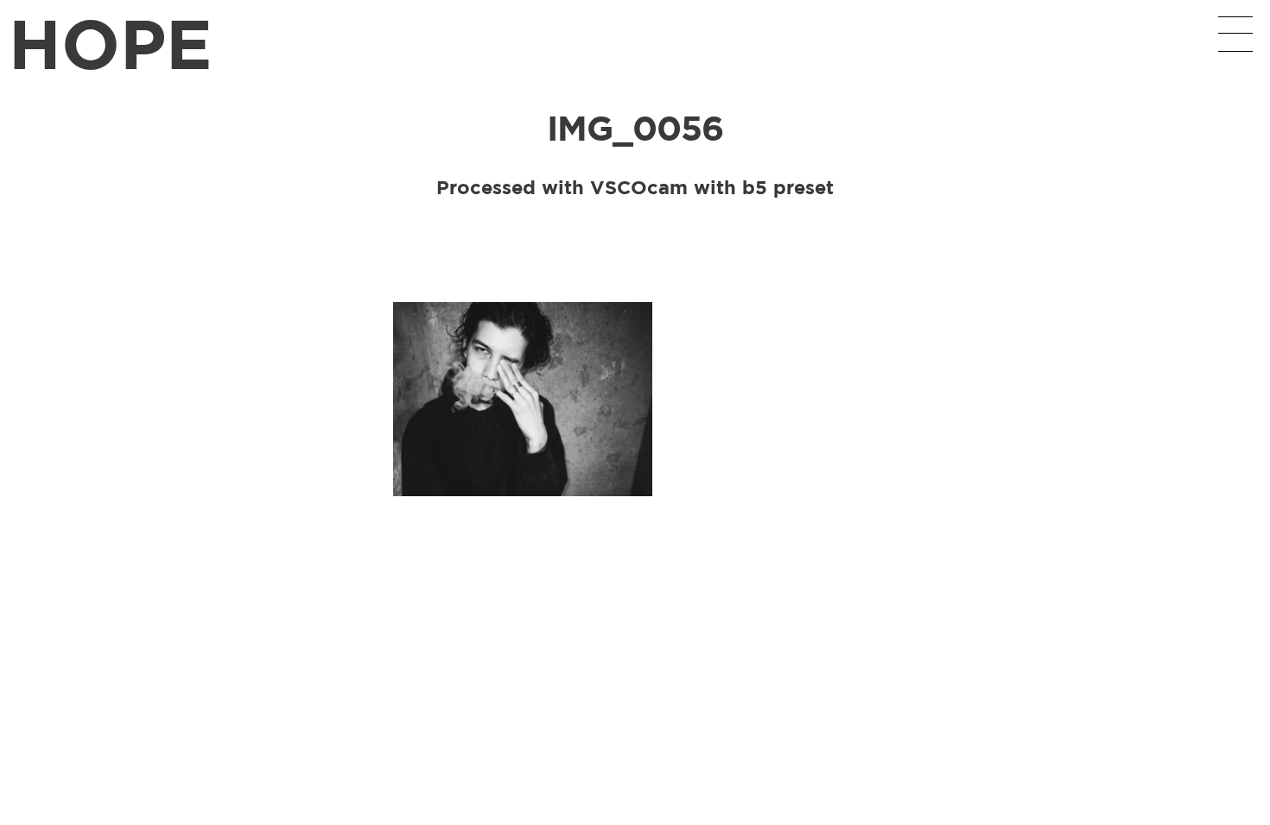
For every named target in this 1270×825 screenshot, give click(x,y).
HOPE (111, 42)
